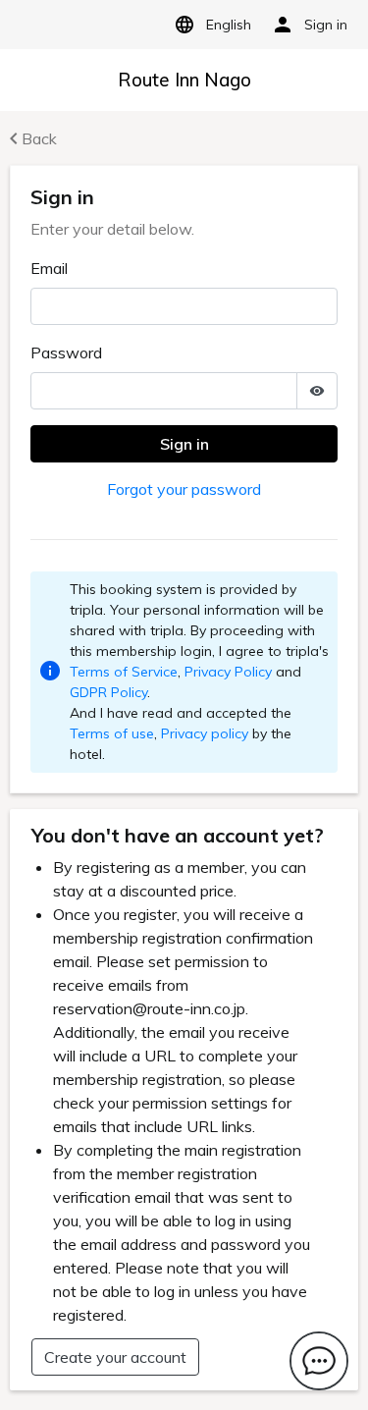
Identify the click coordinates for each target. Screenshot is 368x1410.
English (228, 24)
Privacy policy (204, 733)
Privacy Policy (228, 671)
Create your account (115, 1357)
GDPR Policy (108, 692)
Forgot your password (184, 489)
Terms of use (112, 733)
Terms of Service (124, 671)
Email (49, 268)
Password (66, 352)
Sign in (184, 444)
